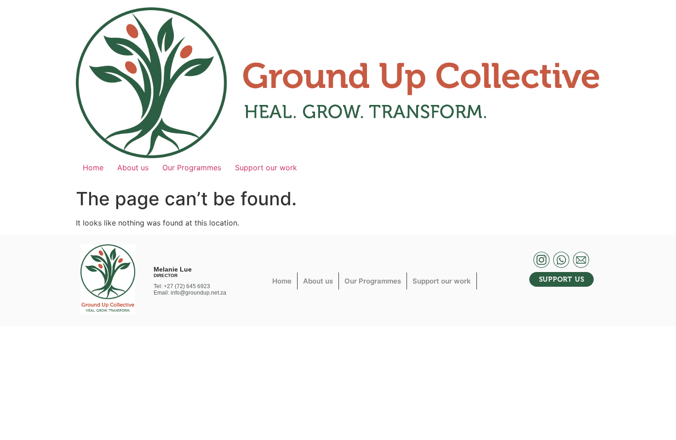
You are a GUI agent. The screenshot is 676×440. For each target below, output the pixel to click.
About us (133, 167)
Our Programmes (191, 167)
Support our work (266, 167)
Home (93, 167)
